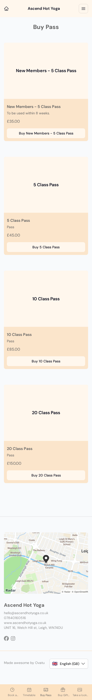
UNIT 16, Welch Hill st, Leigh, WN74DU (33, 627)
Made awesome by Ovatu (24, 662)
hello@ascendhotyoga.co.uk (26, 613)
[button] (69, 664)
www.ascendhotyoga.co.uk (25, 623)
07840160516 (15, 618)
